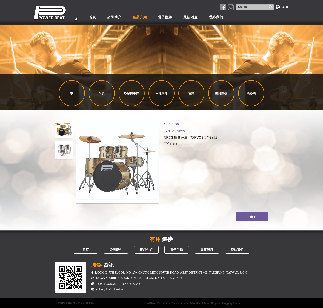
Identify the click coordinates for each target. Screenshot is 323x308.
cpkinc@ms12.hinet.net (110, 289)
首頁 (92, 17)
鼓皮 (102, 93)
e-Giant (151, 303)
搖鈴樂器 (221, 93)
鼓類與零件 (131, 93)
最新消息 (190, 17)
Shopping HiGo (230, 303)
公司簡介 (114, 17)
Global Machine (191, 303)
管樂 (191, 93)
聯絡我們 (216, 17)
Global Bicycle (211, 303)
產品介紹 (140, 17)
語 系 (285, 7)
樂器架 (251, 93)
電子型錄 (165, 17)
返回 (252, 216)
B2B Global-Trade (168, 303)
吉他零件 (161, 93)
